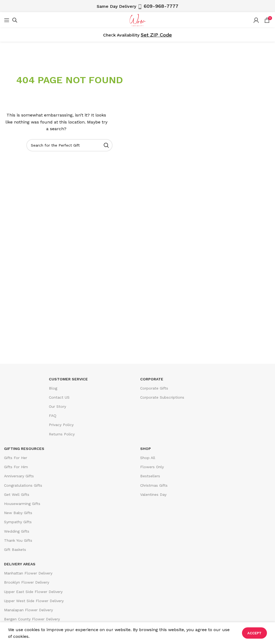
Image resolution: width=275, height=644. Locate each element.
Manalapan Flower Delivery (28, 610)
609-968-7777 (161, 6)
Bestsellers (150, 476)
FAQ (52, 415)
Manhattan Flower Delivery (28, 573)
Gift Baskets (15, 549)
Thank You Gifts (18, 540)
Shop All (147, 458)
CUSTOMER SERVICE (68, 379)
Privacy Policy (61, 425)
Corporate (151, 379)
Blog (53, 388)
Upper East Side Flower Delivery (33, 592)
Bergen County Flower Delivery (32, 619)
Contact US (59, 397)
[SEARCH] (106, 145)
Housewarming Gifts (22, 503)
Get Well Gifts (16, 494)
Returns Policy (62, 434)
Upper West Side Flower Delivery (34, 601)
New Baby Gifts (18, 513)
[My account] (256, 20)
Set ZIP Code (156, 35)
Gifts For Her (15, 458)
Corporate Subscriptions (162, 397)
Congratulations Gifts (23, 485)
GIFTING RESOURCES (24, 448)
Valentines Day (153, 494)
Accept (254, 633)
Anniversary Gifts (19, 476)
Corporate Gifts (154, 388)
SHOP (145, 448)
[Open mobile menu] (6, 20)
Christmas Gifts (154, 485)
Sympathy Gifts (18, 522)
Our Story (57, 406)
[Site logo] (137, 19)
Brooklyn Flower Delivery (26, 582)
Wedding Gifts (16, 531)
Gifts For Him (16, 467)
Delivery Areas (19, 564)
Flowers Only (152, 467)
